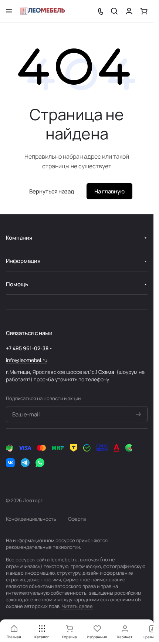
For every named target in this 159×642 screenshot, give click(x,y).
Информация (23, 261)
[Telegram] (25, 462)
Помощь (17, 284)
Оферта (77, 519)
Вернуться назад (51, 191)
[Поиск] (114, 11)
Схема (106, 371)
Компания (19, 237)
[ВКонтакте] (10, 462)
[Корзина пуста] (144, 11)
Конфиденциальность (31, 519)
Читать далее (77, 606)
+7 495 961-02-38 (27, 348)
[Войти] (129, 11)
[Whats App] (39, 462)
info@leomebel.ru (26, 360)
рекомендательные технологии (43, 547)
